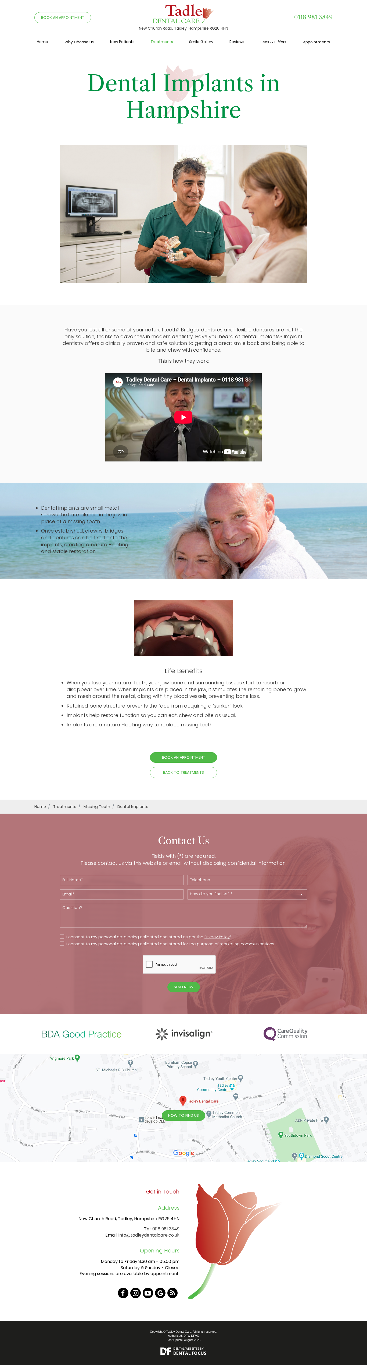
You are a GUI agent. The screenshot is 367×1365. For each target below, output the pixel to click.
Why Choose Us (79, 42)
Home (42, 41)
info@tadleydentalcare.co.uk (148, 1235)
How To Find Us (183, 1115)
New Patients (122, 41)
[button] (247, 894)
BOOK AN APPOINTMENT (62, 17)
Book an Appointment (183, 757)
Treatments (161, 41)
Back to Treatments (183, 772)
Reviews (236, 41)
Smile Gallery (201, 41)
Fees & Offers (273, 42)
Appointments (316, 42)
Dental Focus (190, 1353)
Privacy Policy (217, 937)
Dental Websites (186, 1348)
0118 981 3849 (313, 17)
